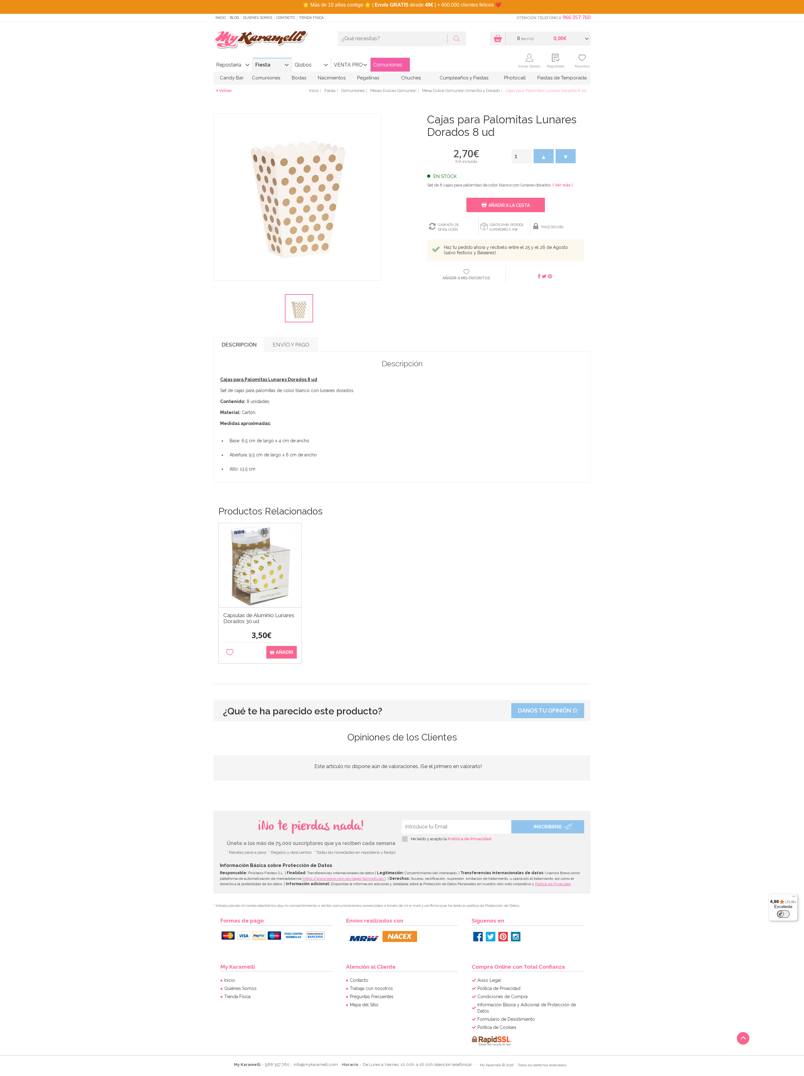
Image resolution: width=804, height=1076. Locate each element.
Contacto (285, 18)
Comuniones (387, 65)
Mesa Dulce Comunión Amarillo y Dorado (461, 90)
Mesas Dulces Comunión (393, 90)
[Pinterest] (503, 936)
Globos (303, 65)
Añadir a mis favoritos (466, 278)
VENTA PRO (348, 65)
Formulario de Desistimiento (506, 1019)
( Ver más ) (562, 185)
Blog (234, 18)
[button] (544, 156)
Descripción (239, 345)
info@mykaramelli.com (316, 1064)
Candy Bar (231, 78)
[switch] (783, 914)
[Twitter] (490, 936)
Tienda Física (311, 18)
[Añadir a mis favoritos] (229, 652)
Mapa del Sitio (364, 1004)
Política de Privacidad (469, 839)
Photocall (515, 78)
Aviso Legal (489, 980)
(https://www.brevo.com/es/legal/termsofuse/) (344, 878)
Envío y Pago (291, 345)
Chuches (411, 78)
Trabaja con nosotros (371, 988)
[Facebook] (478, 936)
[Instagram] (515, 936)
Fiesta (262, 65)
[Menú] (794, 897)
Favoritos (582, 66)
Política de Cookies (496, 1027)
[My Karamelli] (261, 39)
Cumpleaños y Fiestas (464, 78)
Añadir (283, 652)
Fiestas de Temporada (562, 78)
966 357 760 (576, 17)
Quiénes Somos (257, 18)
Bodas (299, 78)
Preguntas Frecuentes (372, 996)
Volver (225, 90)
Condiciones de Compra (502, 996)
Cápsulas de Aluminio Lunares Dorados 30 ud (258, 618)
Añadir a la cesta (509, 205)
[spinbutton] (522, 156)
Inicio (220, 18)
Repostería (228, 65)
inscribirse (548, 826)
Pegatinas (368, 78)
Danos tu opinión (545, 710)
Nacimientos (331, 78)
